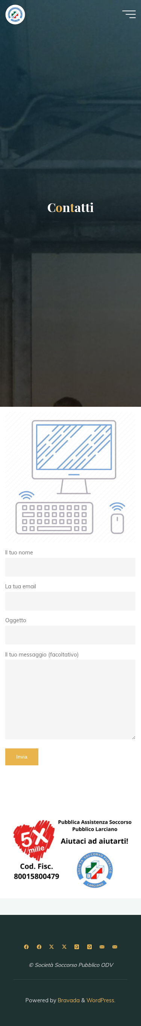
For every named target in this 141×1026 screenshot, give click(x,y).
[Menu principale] (129, 14)
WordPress (100, 1000)
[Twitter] (52, 947)
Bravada (68, 1000)
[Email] (102, 947)
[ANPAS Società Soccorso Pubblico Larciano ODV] (15, 14)
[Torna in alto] (111, 996)
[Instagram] (77, 947)
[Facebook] (26, 947)
